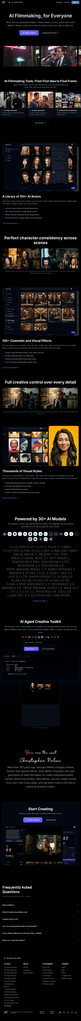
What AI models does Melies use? (15, 923)
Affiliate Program (67, 989)
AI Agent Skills (66, 986)
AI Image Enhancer (10, 986)
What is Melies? (8, 916)
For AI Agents (46, 986)
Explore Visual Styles (9, 498)
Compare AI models (48, 992)
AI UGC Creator (9, 1011)
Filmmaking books (48, 995)
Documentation (50, 649)
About (64, 978)
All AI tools (7, 1017)
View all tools (39, 123)
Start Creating (30, 33)
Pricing (67, 2)
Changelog (26, 981)
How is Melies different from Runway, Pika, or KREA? (22, 944)
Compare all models (39, 601)
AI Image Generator (10, 978)
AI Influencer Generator (11, 1008)
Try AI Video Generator (9, 367)
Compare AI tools (48, 989)
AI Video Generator (10, 981)
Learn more (30, 649)
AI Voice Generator (10, 1000)
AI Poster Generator (10, 984)
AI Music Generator (10, 1003)
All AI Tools (46, 978)
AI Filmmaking (47, 981)
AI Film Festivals (47, 984)
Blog (63, 981)
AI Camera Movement (11, 1014)
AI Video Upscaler (10, 992)
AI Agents (59, 2)
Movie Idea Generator (11, 1005)
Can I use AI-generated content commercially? (19, 937)
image (13, 656)
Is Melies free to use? (10, 930)
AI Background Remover (8, 996)
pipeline (20, 656)
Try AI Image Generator (9, 223)
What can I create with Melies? (13, 951)
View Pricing (50, 831)
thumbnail (27, 656)
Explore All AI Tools (49, 33)
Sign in (75, 2)
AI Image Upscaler (10, 989)
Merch (64, 984)
